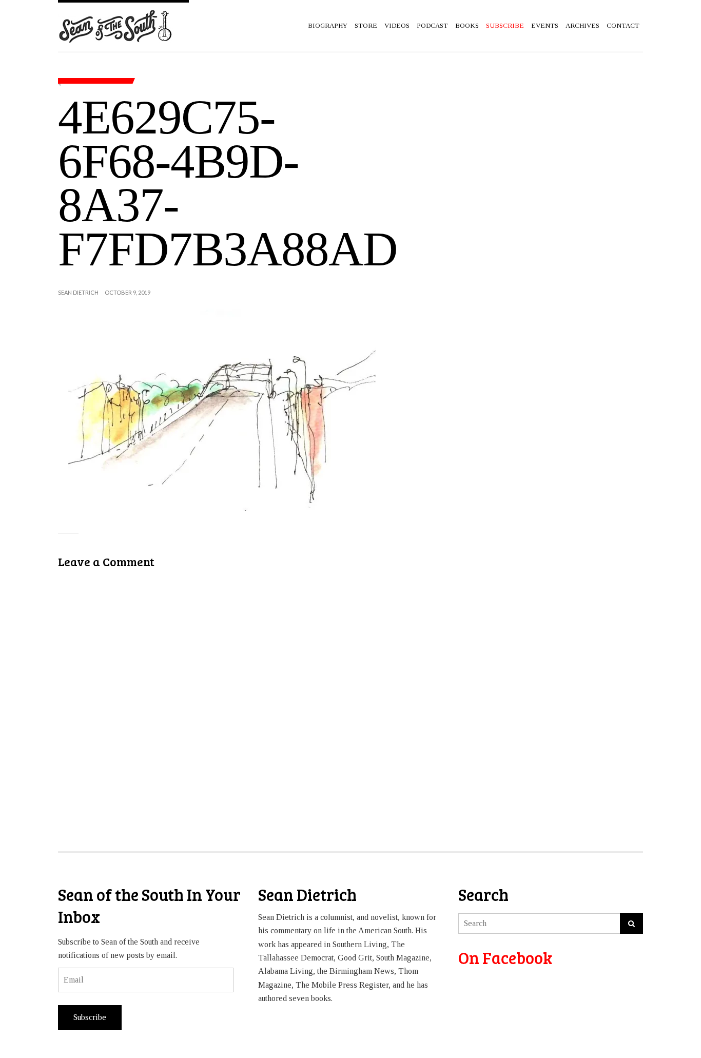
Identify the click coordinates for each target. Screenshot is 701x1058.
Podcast (432, 25)
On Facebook (505, 958)
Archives (582, 25)
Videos (397, 25)
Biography (327, 25)
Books (467, 25)
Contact (623, 25)
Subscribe (89, 1017)
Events (544, 25)
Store (366, 25)
